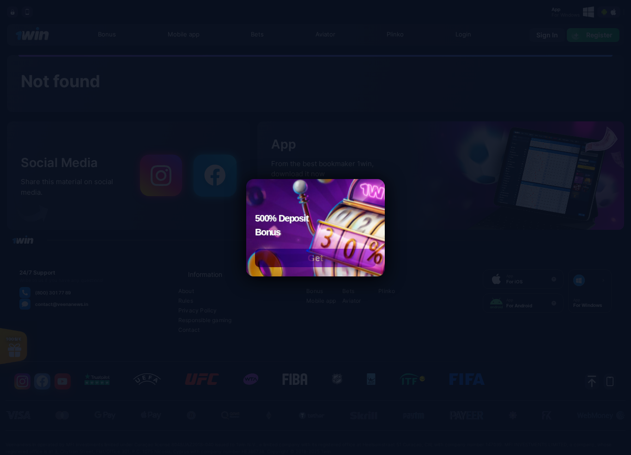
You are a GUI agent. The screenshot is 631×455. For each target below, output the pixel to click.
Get (315, 258)
